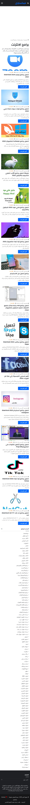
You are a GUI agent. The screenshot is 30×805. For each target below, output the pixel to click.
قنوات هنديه (25, 745)
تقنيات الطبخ (25, 641)
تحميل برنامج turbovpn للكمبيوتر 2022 (15, 141)
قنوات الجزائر (24, 693)
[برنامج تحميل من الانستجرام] (15, 262)
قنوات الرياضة (24, 698)
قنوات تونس (25, 723)
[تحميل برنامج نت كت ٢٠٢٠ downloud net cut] (15, 501)
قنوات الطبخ (25, 705)
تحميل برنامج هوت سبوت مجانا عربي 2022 (16, 110)
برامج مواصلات (24, 607)
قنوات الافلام (25, 686)
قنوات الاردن (25, 681)
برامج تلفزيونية (24, 590)
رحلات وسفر (25, 654)
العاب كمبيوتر (25, 560)
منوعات (26, 764)
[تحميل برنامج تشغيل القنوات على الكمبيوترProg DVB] (15, 433)
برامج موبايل (25, 609)
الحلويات (26, 543)
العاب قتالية (25, 558)
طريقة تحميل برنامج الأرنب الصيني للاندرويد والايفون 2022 (17, 174)
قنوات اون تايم (24, 720)
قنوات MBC (25, 676)
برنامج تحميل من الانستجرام (19, 273)
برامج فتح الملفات (23, 595)
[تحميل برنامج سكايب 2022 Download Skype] (15, 330)
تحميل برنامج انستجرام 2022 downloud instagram (15, 411)
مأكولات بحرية (24, 752)
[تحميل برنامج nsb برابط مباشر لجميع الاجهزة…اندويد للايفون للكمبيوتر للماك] (15, 294)
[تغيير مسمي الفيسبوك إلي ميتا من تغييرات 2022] (15, 364)
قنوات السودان (24, 703)
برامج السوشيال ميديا (23, 575)
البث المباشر (25, 541)
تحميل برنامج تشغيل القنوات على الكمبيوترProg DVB (17, 445)
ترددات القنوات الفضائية (22, 617)
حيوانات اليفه (25, 646)
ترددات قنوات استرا (23, 622)
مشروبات (25, 759)
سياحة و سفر (25, 659)
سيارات (26, 661)
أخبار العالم (25, 536)
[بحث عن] (28, 3)
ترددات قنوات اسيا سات (22, 624)
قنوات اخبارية (25, 678)
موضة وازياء (25, 767)
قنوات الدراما (25, 695)
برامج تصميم (25, 587)
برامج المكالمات (24, 577)
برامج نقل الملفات (23, 612)
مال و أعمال (25, 754)
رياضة (26, 656)
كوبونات (26, 750)
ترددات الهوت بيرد (23, 619)
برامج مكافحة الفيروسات (22, 604)
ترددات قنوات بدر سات (22, 629)
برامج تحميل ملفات (23, 582)
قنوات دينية (25, 727)
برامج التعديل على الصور (22, 572)
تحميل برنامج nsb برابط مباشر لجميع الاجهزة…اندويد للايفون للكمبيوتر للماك (16, 307)
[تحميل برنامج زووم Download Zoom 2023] (15, 63)
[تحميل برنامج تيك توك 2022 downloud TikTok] (15, 467)
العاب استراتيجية (24, 548)
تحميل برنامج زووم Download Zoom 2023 (16, 75)
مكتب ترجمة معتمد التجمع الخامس (12, 802)
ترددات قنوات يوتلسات (22, 632)
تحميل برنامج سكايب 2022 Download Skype (16, 343)
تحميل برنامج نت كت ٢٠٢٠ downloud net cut (15, 514)
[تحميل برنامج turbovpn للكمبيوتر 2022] (15, 130)
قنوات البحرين (24, 691)
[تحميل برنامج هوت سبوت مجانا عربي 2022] (15, 97)
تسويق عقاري (24, 639)
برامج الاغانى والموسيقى (22, 565)
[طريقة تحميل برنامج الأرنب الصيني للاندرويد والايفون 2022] (15, 161)
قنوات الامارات (24, 688)
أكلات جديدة (25, 538)
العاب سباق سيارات (23, 555)
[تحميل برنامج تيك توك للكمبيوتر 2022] (15, 230)
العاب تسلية (25, 550)
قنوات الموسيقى (24, 715)
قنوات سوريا (25, 730)
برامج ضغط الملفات (23, 592)
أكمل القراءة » (23, 87)
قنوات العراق (25, 708)
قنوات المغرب (24, 713)
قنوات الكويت (24, 710)
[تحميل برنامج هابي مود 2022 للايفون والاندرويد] (15, 196)
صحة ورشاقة (25, 666)
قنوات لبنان (25, 740)
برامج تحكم (25, 580)
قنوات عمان (25, 732)
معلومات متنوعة (24, 762)
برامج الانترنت (24, 568)
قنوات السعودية (24, 700)
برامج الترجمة (24, 570)
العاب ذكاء (25, 553)
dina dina (26, 72)
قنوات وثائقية (25, 747)
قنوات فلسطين (24, 735)
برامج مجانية (20, 40)
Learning (25, 533)
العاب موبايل (25, 563)
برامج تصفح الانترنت (23, 585)
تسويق (26, 636)
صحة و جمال (25, 663)
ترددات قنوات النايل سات (22, 627)
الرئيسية (26, 40)
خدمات (26, 649)
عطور (26, 671)
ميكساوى (26, 106)
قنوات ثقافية (25, 725)
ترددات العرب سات (23, 614)
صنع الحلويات (25, 668)
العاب (26, 545)
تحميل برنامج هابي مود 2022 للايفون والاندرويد (16, 208)
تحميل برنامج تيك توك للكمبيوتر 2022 (16, 241)
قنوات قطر (25, 737)
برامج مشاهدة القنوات (23, 602)
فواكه (26, 673)
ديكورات (26, 651)
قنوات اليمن (25, 718)
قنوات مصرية (25, 742)
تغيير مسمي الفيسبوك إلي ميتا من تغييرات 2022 (16, 377)
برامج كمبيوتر (25, 597)
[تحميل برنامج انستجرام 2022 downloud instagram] (15, 399)
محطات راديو (25, 757)
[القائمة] (2, 3)
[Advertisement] (15, 23)
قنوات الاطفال (24, 683)
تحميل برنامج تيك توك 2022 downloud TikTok (15, 479)
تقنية (27, 644)
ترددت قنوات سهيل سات (22, 634)
